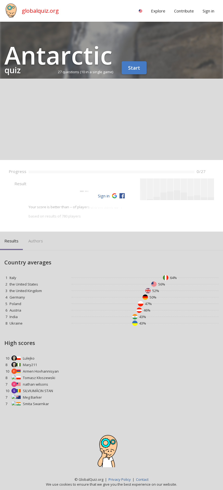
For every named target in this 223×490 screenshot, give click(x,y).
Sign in (104, 195)
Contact (142, 479)
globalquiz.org (40, 10)
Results (11, 241)
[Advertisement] (111, 119)
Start (134, 68)
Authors (35, 241)
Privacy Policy (120, 479)
